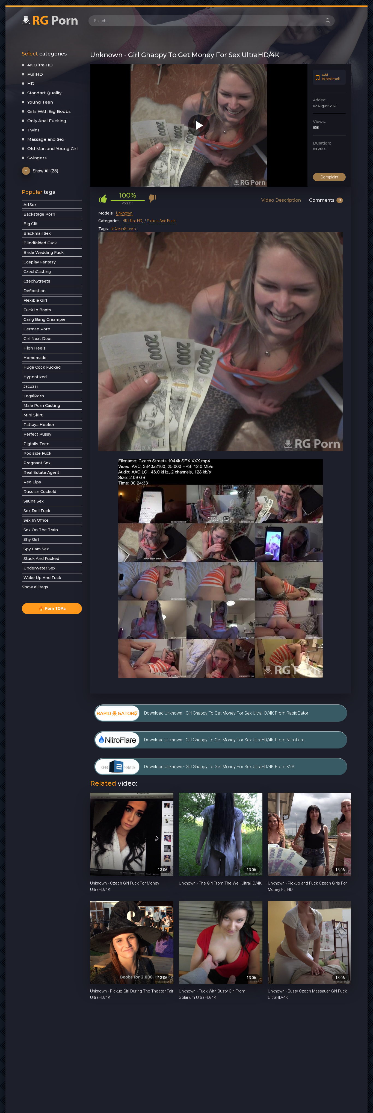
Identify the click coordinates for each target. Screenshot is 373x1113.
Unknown (124, 213)
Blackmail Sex (37, 233)
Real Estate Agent (41, 472)
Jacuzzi (30, 386)
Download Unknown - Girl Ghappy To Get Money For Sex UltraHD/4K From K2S (219, 766)
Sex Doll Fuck (36, 510)
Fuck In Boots (37, 309)
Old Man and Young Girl (52, 148)
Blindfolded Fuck (40, 242)
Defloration (34, 290)
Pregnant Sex (37, 462)
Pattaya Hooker (38, 424)
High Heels (34, 348)
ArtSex (30, 204)
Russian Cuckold (39, 491)
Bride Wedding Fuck (43, 252)
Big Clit (30, 223)
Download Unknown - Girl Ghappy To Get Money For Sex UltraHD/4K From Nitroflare (224, 739)
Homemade (34, 357)
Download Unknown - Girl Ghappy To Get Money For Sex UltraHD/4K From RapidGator (226, 713)
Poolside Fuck (37, 453)
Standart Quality (44, 92)
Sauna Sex (33, 501)
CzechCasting (37, 271)
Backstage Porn (39, 214)
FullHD (35, 74)
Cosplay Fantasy (39, 262)
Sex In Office (36, 520)
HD (30, 83)
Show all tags (35, 587)
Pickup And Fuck (161, 221)
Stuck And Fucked (41, 558)
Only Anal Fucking (46, 120)
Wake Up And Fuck (42, 577)
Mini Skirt (33, 415)
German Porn (36, 329)
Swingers (37, 157)
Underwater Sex (39, 568)
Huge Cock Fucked (42, 367)
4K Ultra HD (40, 64)
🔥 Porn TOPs (52, 608)
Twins (33, 130)
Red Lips (32, 482)
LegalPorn (33, 395)
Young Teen (40, 102)
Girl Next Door (37, 338)
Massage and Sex (45, 139)
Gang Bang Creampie (44, 319)
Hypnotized (35, 376)
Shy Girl (31, 539)
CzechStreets (36, 281)
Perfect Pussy (37, 434)
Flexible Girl (35, 300)
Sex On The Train (40, 529)
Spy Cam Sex (36, 549)
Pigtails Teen (36, 443)
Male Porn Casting (41, 405)
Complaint (329, 177)
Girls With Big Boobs (49, 111)
